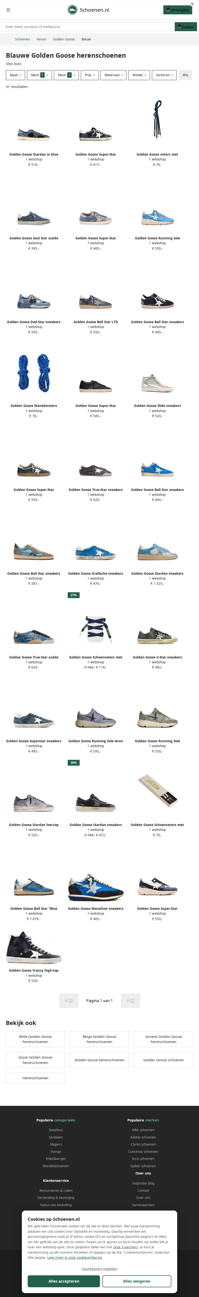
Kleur (64, 75)
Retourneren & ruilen (56, 1190)
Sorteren (163, 75)
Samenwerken (143, 1205)
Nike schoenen (143, 1130)
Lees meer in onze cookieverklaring (74, 1257)
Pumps (56, 1151)
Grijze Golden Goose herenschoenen (35, 1060)
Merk (37, 75)
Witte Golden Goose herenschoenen (35, 1039)
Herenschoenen (35, 1078)
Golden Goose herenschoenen (99, 1060)
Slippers (56, 1144)
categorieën (64, 1120)
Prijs (88, 75)
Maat (14, 75)
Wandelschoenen (56, 1166)
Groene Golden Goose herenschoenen (163, 1039)
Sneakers (56, 1130)
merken (152, 1120)
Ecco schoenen (143, 1158)
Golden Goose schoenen (163, 1060)
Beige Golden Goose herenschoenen (99, 1039)
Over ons (143, 1197)
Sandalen (56, 1137)
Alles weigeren (136, 1281)
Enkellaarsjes (56, 1158)
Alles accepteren (64, 1281)
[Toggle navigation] (8, 9)
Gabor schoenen (143, 1166)
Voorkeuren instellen (99, 1268)
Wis (185, 75)
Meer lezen (14, 63)
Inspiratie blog (143, 1183)
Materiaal (112, 75)
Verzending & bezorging (55, 1197)
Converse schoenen (143, 1151)
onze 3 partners (125, 1247)
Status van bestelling (56, 1205)
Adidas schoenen (143, 1137)
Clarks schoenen (143, 1144)
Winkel (138, 75)
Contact (143, 1190)
